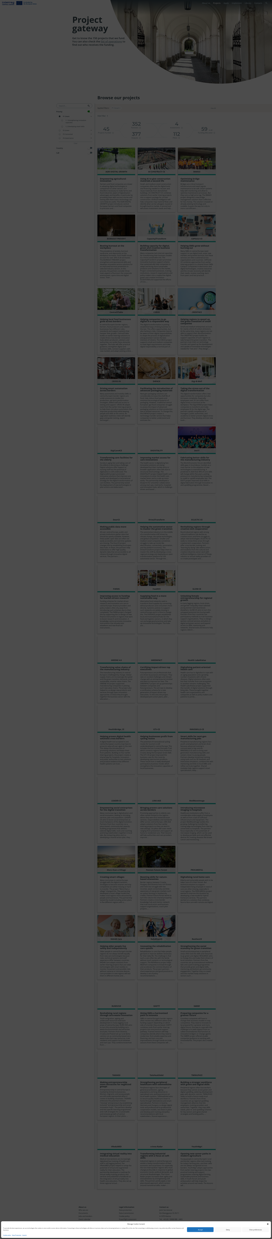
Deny (228, 1230)
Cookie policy (7, 1235)
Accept (200, 1230)
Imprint (24, 1235)
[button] (268, 1224)
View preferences (255, 1230)
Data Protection (16, 1235)
